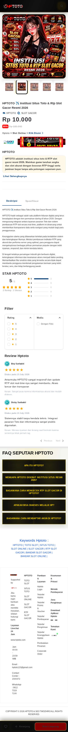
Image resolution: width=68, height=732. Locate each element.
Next (61, 46)
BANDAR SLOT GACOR (38, 552)
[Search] (61, 6)
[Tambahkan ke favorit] (6, 727)
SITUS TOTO (47, 545)
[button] (9, 87)
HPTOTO (18, 545)
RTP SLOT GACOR (27, 615)
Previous (7, 46)
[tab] (11, 201)
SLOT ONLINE (18, 548)
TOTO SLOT (31, 545)
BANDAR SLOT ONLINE (33, 556)
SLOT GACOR (36, 548)
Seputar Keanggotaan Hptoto (43, 635)
